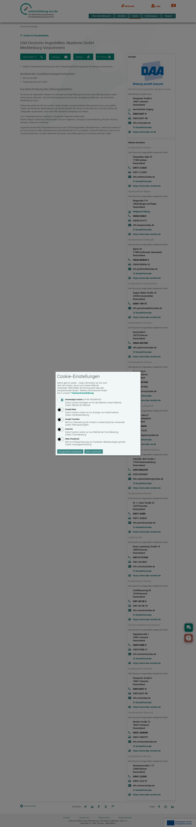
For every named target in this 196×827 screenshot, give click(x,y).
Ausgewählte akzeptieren (70, 451)
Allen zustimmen (93, 451)
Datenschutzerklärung (83, 392)
